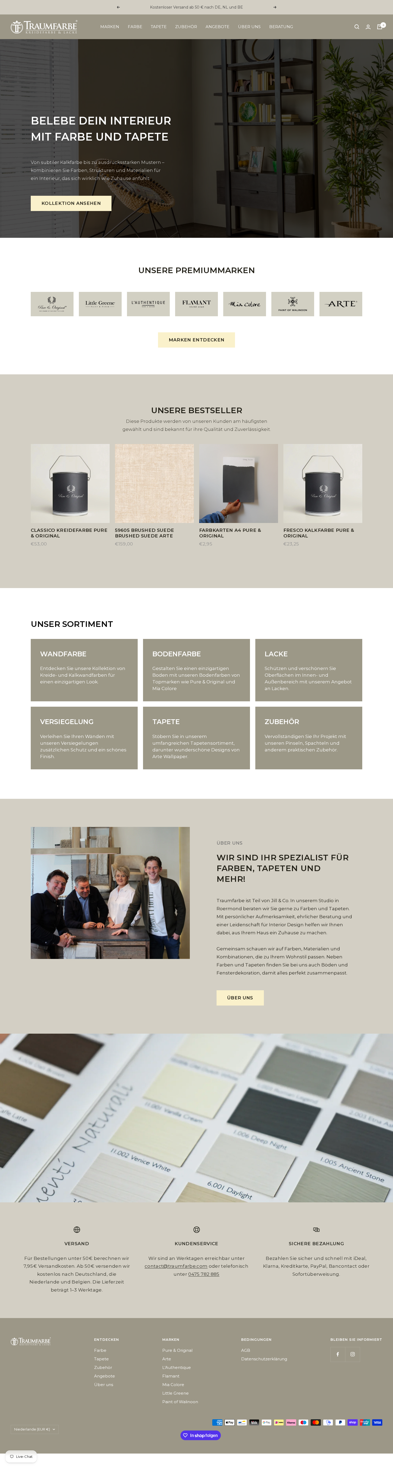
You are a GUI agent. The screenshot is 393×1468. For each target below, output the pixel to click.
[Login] (368, 27)
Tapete (159, 26)
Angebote (217, 26)
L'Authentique (176, 1367)
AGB (245, 1350)
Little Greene (175, 1393)
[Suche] (357, 26)
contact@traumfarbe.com (176, 1266)
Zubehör (186, 26)
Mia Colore (173, 1384)
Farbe (135, 26)
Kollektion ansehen (71, 203)
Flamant (170, 1376)
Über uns (249, 26)
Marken (109, 26)
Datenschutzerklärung (264, 1358)
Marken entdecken (196, 339)
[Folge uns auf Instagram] (352, 1354)
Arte (166, 1358)
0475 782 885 (203, 1274)
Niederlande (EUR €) (32, 1429)
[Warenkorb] (379, 26)
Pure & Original (177, 1350)
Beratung (281, 26)
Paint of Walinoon (180, 1401)
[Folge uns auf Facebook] (337, 1354)
